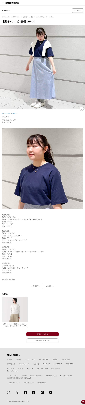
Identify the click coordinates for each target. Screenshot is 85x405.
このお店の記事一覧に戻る (42, 340)
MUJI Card (30, 368)
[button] (2, 2)
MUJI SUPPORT (44, 359)
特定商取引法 (42, 382)
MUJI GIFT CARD (42, 368)
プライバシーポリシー (13, 382)
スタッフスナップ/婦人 (9, 113)
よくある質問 (66, 359)
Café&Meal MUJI (24, 364)
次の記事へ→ (50, 286)
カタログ (20, 368)
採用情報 (24, 375)
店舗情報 (9, 359)
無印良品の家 (11, 364)
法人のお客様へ (56, 368)
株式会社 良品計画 (66, 375)
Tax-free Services (12, 371)
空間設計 (55, 359)
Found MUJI (46, 364)
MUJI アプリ (10, 368)
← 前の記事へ (35, 286)
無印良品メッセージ (36, 375)
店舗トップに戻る (42, 334)
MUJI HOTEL (69, 364)
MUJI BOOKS (58, 364)
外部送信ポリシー (29, 382)
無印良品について (51, 375)
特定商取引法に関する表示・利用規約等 (19, 378)
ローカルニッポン (30, 359)
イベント (18, 359)
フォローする (78, 10)
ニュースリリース (12, 375)
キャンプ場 (36, 364)
